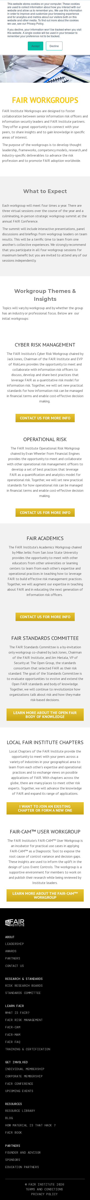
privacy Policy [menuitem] (44, 1194)
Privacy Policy (35, 23)
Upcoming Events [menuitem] (19, 1091)
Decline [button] (54, 46)
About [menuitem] (10, 937)
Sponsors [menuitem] (12, 1160)
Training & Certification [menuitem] (27, 1049)
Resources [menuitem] (13, 1104)
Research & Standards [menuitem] (24, 979)
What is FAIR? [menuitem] (17, 1013)
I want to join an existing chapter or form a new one (45, 808)
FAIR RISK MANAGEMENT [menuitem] (24, 1020)
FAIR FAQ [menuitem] (12, 1042)
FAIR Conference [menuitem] (19, 1084)
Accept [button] (35, 46)
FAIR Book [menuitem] (13, 1132)
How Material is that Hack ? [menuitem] (30, 1125)
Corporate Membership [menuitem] (24, 1076)
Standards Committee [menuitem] (23, 993)
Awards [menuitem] (10, 951)
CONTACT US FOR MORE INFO (45, 417)
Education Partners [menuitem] (22, 1167)
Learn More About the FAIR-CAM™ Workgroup (45, 895)
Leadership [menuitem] (14, 944)
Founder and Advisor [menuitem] (23, 1152)
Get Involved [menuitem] (16, 1062)
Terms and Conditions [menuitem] (44, 1189)
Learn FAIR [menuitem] (14, 1006)
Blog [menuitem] (9, 1118)
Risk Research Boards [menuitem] (24, 986)
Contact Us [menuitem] (14, 966)
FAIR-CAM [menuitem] (12, 1027)
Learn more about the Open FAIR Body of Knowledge (45, 714)
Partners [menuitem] (12, 958)
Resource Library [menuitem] (20, 1111)
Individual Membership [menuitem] (25, 1069)
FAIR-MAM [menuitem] (12, 1035)
